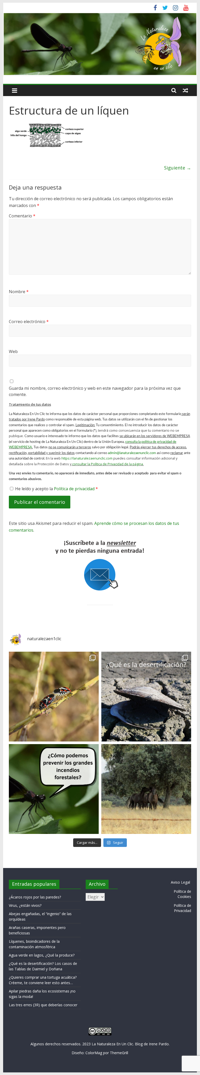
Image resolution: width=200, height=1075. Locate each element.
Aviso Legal (180, 882)
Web (13, 351)
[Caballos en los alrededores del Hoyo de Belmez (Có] (146, 789)
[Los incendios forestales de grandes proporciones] (54, 789)
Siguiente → (177, 168)
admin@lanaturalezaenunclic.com (132, 453)
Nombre (19, 291)
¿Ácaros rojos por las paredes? (35, 897)
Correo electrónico (29, 321)
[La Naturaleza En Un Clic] (100, 15)
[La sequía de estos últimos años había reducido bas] (54, 696)
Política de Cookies (182, 894)
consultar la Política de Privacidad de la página (107, 464)
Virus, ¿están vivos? (25, 905)
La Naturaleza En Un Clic (112, 1043)
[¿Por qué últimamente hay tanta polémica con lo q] (146, 696)
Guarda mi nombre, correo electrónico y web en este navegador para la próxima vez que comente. (95, 391)
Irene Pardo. (159, 1043)
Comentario (22, 216)
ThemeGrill (119, 1052)
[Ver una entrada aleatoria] (185, 90)
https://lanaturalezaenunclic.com (87, 458)
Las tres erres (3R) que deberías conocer (43, 1004)
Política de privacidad (75, 489)
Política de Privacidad (182, 908)
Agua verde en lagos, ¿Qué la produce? (41, 955)
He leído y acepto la (56, 489)
